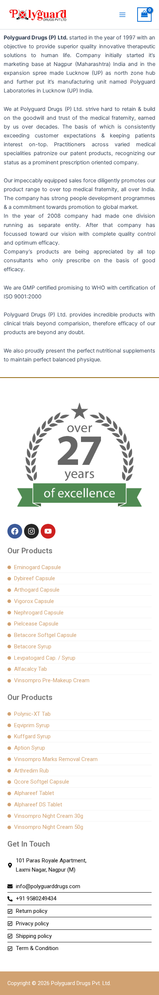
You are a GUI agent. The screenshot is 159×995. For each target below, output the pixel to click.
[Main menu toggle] (122, 14)
